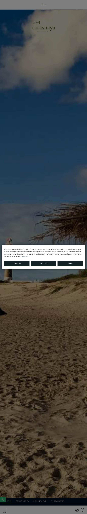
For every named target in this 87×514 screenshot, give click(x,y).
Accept (70, 263)
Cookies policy (25, 256)
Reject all (43, 263)
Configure (17, 263)
